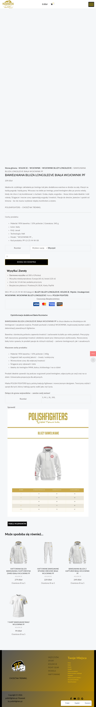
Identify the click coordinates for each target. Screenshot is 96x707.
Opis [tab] (12, 315)
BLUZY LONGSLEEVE (50, 292)
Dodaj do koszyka (26, 262)
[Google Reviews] (82, 698)
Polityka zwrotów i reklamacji (75, 673)
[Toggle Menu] (91, 4)
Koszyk (69, 667)
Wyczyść (52, 248)
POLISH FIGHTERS (60, 295)
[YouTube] (75, 698)
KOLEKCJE (23, 168)
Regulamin (70, 675)
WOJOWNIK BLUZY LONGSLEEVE (57, 168)
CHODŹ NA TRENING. (18, 678)
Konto (69, 665)
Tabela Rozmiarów (72, 682)
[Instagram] (78, 698)
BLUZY (37, 292)
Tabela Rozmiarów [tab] (40, 315)
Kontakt (70, 669)
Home (69, 663)
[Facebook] (71, 698)
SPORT (51, 661)
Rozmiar (17, 248)
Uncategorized (83, 292)
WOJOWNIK (35, 168)
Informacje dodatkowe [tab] (23, 315)
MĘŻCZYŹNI (53, 657)
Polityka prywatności (73, 671)
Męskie (73, 292)
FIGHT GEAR (53, 668)
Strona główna (11, 168)
